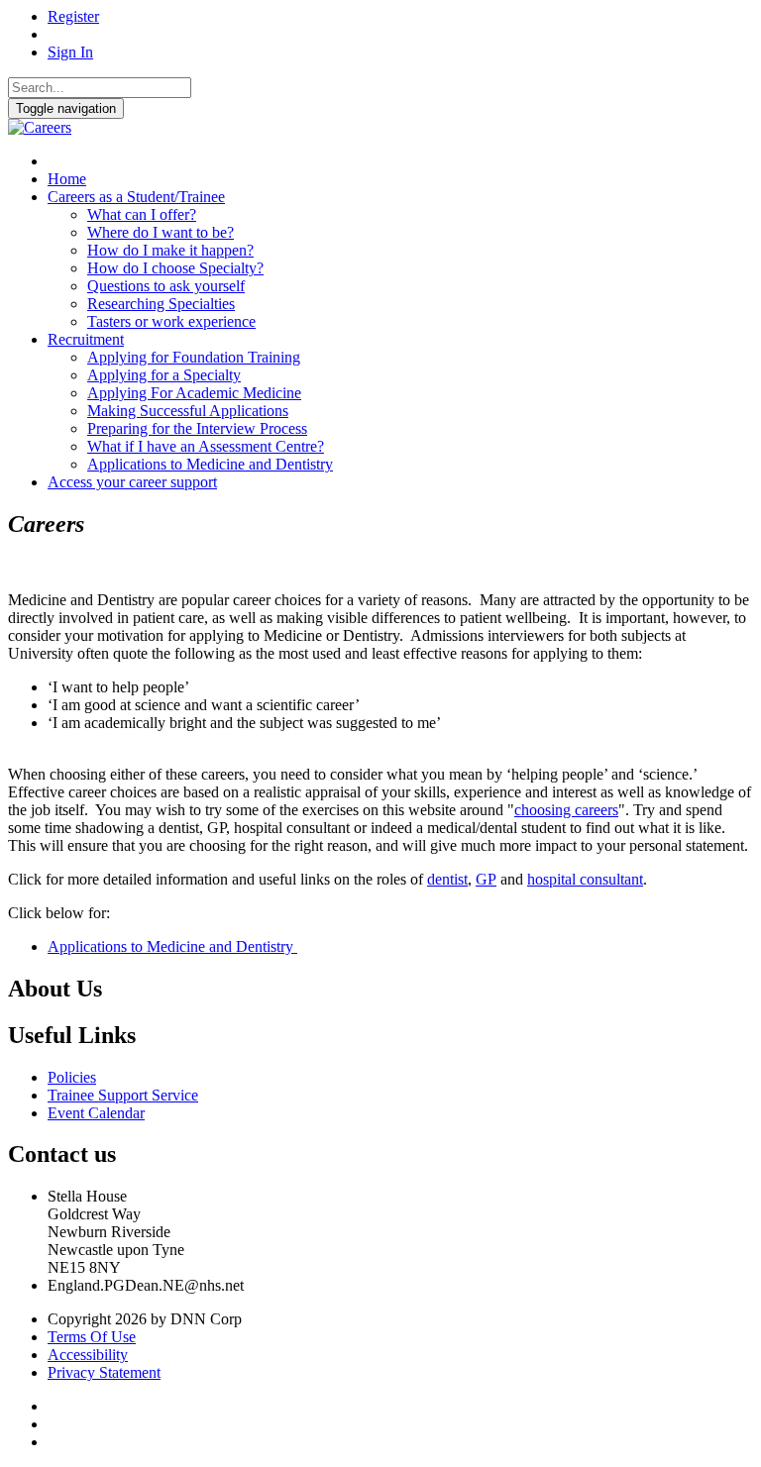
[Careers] (39, 127)
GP (486, 879)
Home (67, 178)
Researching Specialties (161, 303)
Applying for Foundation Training (193, 357)
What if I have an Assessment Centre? (205, 446)
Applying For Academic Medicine (194, 392)
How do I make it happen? (170, 250)
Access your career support (132, 481)
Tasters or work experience (171, 321)
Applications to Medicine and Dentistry (210, 464)
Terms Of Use (92, 1336)
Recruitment (86, 339)
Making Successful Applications (187, 410)
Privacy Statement (104, 1372)
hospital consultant (585, 879)
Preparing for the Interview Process (197, 428)
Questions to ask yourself (166, 285)
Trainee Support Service (123, 1095)
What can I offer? (141, 214)
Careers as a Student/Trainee (136, 196)
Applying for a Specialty (164, 375)
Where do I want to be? (160, 232)
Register (73, 16)
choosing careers (566, 809)
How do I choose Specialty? (175, 268)
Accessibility (88, 1354)
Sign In (70, 52)
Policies (72, 1077)
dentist (447, 879)
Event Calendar (96, 1112)
